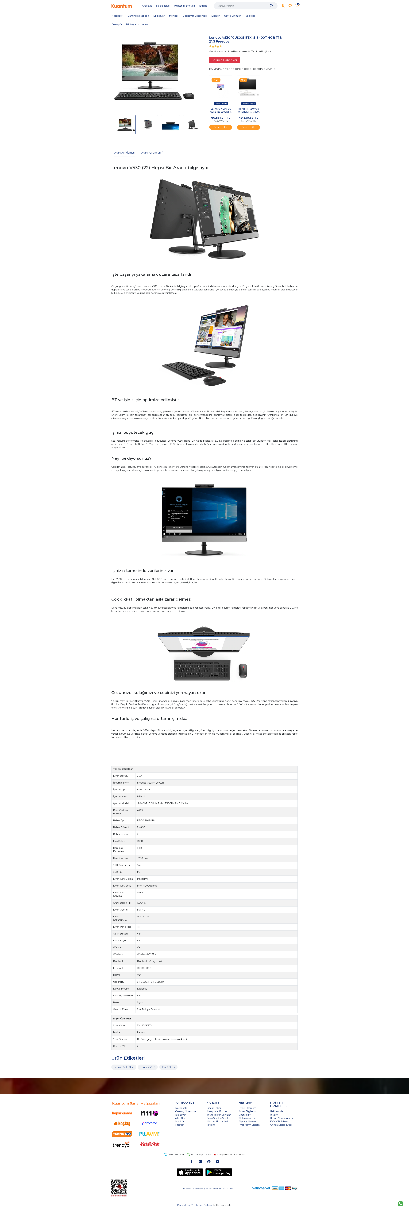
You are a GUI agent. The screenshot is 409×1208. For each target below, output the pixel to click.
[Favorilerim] (290, 6)
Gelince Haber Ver (224, 60)
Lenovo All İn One (124, 1067)
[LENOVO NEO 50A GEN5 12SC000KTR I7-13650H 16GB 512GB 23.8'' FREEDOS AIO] (220, 86)
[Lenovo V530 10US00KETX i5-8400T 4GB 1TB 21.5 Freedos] (154, 71)
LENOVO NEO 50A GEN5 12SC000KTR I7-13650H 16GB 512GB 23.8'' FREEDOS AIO (220, 110)
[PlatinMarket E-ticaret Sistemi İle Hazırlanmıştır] (261, 1188)
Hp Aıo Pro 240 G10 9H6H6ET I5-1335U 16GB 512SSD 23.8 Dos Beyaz (248, 110)
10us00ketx (168, 1067)
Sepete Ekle (221, 127)
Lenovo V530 (147, 1067)
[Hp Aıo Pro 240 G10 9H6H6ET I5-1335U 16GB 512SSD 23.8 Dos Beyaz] (248, 86)
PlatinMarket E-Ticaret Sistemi (194, 1205)
